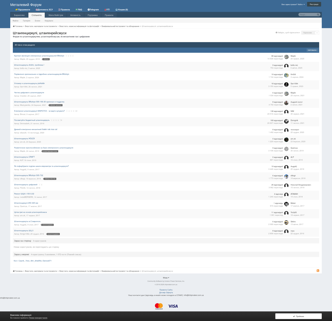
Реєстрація (314, 4)
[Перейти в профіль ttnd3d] (286, 75)
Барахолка (19, 15)
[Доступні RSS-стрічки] (318, 270)
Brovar (22, 114)
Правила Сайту (166, 289)
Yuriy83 (294, 212)
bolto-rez (23, 68)
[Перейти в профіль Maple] (286, 57)
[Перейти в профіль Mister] (286, 204)
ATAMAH (294, 194)
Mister (293, 203)
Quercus (294, 148)
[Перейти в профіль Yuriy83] (286, 213)
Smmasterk (24, 123)
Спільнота (37, 15)
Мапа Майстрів (56, 15)
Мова (165, 277)
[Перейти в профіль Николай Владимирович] (286, 186)
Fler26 (22, 187)
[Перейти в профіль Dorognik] (286, 121)
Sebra (293, 221)
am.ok (22, 141)
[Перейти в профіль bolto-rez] (286, 66)
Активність (75, 15)
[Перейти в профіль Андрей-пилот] (286, 103)
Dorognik (294, 120)
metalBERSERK (26, 197)
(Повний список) (74, 254)
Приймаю (299, 316)
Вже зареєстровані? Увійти (293, 4)
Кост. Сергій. (19, 260)
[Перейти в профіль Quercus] (286, 149)
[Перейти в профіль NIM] (286, 112)
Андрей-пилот (297, 102)
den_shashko (36, 260)
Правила (109, 15)
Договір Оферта (166, 292)
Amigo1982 (24, 233)
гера (292, 230)
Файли (15, 20)
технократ (295, 129)
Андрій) (23, 169)
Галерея (26, 20)
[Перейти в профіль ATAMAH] (286, 195)
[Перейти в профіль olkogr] (286, 176)
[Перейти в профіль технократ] (286, 130)
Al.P (21, 160)
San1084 (23, 86)
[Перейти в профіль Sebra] (286, 222)
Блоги (37, 20)
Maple (22, 59)
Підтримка (93, 15)
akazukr (23, 132)
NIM (292, 111)
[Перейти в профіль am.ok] (286, 139)
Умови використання (38, 317)
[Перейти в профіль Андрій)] (286, 167)
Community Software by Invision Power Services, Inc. (166, 281)
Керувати (49, 20)
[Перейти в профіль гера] (286, 232)
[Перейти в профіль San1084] (286, 84)
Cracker (23, 95)
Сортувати (312, 50)
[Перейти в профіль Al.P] (286, 158)
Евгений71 (47, 260)
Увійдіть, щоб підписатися (289, 32)
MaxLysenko (25, 105)
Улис (28, 260)
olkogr (22, 178)
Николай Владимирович (301, 184)
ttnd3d (293, 74)
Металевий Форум (25, 4)
